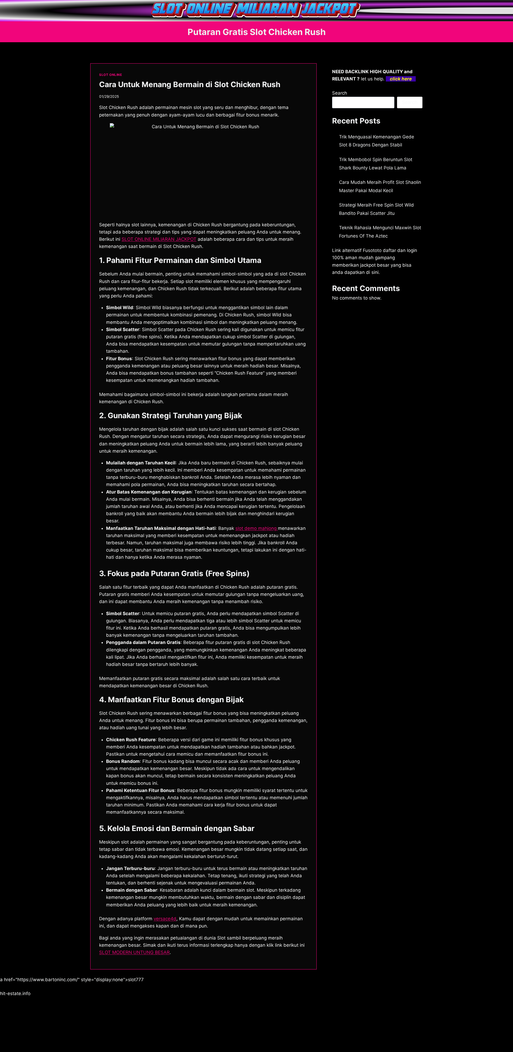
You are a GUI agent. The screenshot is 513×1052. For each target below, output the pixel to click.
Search (339, 93)
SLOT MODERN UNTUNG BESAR (134, 952)
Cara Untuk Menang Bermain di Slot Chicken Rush (189, 84)
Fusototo (372, 250)
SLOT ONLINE (110, 75)
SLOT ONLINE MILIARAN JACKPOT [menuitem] (159, 239)
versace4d (165, 918)
